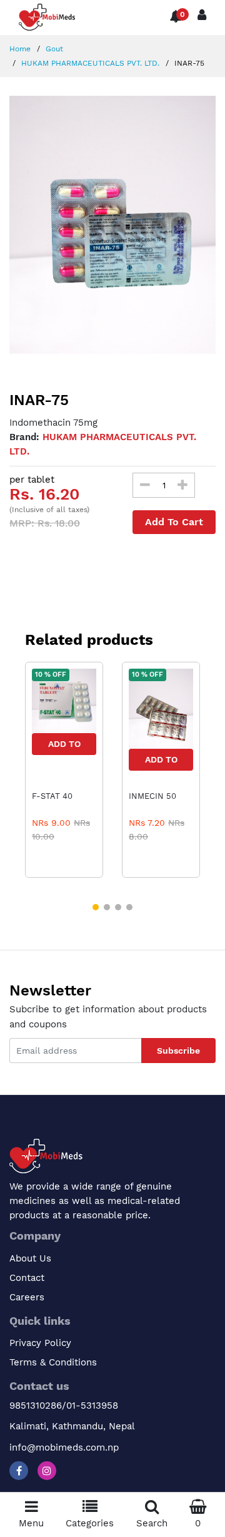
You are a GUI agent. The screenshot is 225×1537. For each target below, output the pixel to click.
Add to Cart (64, 747)
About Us (30, 1258)
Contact (26, 1277)
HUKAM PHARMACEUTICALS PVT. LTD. (89, 63)
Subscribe (178, 1051)
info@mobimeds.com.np (64, 1447)
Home (20, 48)
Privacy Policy (40, 1343)
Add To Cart (174, 522)
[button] (95, 907)
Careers (26, 1297)
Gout (53, 48)
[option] (112, 225)
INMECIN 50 (152, 796)
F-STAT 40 (52, 796)
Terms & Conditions (53, 1362)
